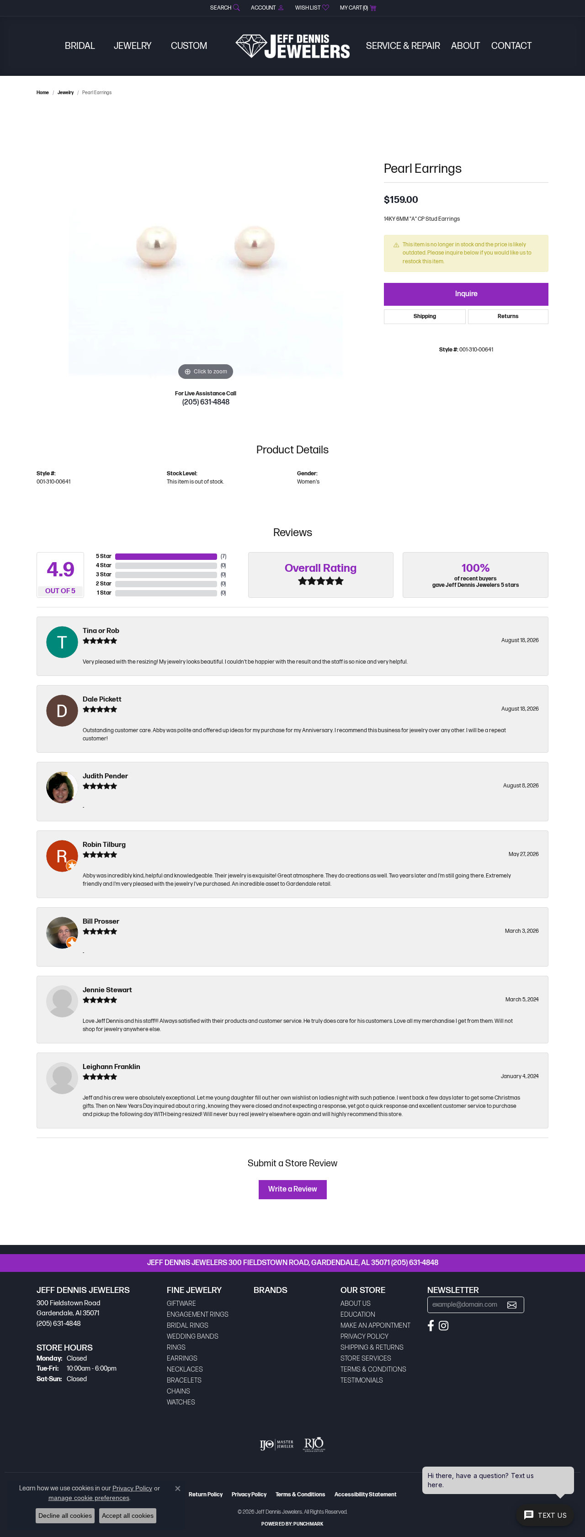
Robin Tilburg (104, 844)
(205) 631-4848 (205, 402)
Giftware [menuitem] (181, 1304)
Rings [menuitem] (176, 1347)
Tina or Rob (101, 631)
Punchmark (308, 1524)
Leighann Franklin (111, 1067)
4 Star (104, 565)
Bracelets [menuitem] (184, 1380)
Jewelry (133, 46)
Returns (508, 316)
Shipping (425, 316)
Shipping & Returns (372, 1347)
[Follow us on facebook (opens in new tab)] (430, 1325)
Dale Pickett (102, 699)
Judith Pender (105, 776)
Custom (189, 46)
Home (43, 93)
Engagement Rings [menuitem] (198, 1315)
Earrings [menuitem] (182, 1358)
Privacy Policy (364, 1336)
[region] (206, 245)
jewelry (66, 93)
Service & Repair (403, 46)
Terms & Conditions (373, 1369)
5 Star (104, 556)
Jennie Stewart (107, 990)
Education (357, 1315)
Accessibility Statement (366, 1494)
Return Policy (206, 1494)
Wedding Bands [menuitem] (192, 1336)
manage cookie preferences (88, 1497)
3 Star (104, 574)
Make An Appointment (375, 1326)
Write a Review (292, 1189)
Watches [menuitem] (181, 1402)
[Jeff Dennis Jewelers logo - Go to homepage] (292, 46)
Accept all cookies (128, 1515)
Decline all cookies (65, 1515)
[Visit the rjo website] (314, 1444)
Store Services (365, 1358)
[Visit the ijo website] (277, 1444)
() (223, 556)
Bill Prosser (101, 921)
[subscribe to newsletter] (512, 1305)
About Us (355, 1304)
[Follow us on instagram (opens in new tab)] (443, 1325)
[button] (224, 8)
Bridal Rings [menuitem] (187, 1326)
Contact (511, 46)
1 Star (104, 593)
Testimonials (361, 1380)
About (465, 46)
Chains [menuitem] (178, 1391)
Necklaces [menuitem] (185, 1369)
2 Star (104, 583)
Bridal (80, 46)
